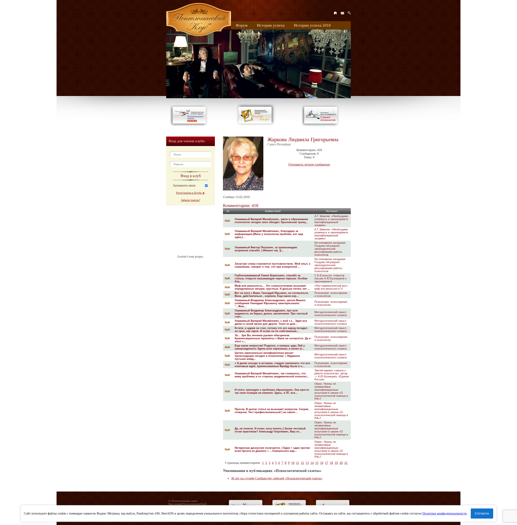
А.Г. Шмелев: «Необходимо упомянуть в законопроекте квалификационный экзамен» (331, 221)
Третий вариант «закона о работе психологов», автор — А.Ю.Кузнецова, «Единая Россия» (331, 375)
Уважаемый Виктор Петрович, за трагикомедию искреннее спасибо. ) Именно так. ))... (266, 249)
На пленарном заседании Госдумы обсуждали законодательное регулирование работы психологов (329, 248)
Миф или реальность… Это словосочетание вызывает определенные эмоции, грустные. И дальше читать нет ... (272, 287)
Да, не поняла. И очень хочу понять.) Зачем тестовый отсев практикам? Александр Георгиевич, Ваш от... (270, 430)
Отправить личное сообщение (309, 164)
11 (297, 462)
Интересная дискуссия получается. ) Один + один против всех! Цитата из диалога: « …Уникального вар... (272, 449)
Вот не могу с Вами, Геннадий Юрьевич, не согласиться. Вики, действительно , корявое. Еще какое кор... (272, 294)
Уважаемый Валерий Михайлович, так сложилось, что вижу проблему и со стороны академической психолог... (272, 375)
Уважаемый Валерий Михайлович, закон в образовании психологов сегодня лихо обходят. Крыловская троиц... (271, 221)
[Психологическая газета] (190, 125)
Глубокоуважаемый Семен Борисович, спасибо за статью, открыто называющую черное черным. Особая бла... (271, 278)
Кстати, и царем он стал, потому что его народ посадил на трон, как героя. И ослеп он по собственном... (271, 330)
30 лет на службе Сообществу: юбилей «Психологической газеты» (277, 478)
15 (316, 462)
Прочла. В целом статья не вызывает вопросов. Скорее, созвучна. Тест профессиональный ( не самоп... (272, 411)
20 (341, 462)
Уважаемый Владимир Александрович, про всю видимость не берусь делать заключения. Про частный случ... (271, 313)
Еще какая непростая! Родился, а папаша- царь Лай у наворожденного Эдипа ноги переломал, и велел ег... (270, 347)
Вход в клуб (191, 175)
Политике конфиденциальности (444, 513)
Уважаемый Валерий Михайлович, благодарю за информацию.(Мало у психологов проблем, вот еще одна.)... (269, 234)
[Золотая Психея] (255, 125)
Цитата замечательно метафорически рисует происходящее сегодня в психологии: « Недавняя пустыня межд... (267, 355)
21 (346, 462)
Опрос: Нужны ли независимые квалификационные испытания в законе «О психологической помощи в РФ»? (331, 391)
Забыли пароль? (190, 200)
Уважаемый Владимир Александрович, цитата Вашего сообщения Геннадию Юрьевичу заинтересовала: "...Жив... (270, 303)
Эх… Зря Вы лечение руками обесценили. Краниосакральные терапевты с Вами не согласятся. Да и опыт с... (273, 338)
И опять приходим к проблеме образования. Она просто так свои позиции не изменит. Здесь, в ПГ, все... (272, 391)
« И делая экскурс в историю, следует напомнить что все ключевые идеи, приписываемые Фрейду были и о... (272, 365)
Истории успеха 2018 (312, 25)
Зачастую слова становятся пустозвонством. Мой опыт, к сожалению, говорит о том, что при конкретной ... (272, 265)
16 (321, 462)
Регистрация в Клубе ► (190, 192)
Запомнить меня (184, 185)
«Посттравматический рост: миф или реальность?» (331, 287)
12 (302, 462)
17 (326, 462)
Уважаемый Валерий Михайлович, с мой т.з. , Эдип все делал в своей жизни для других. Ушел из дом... (271, 322)
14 (312, 462)
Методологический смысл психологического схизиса (330, 314)
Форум (242, 25)
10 (292, 462)
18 (331, 462)
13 (307, 462)
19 (336, 462)
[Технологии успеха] (322, 127)
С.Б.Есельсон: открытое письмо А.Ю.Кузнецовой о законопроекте (330, 278)
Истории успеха (271, 25)
